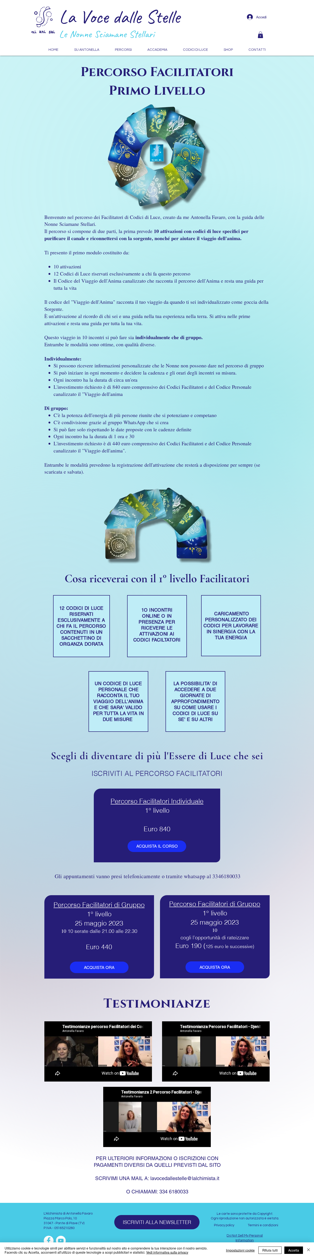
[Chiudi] (308, 1250)
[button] (260, 34)
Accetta (293, 1250)
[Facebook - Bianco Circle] (49, 1241)
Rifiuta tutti (270, 1250)
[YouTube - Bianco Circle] (61, 1241)
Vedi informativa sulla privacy (167, 1252)
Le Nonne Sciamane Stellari (106, 34)
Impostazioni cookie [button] (240, 1250)
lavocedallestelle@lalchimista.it (184, 1178)
